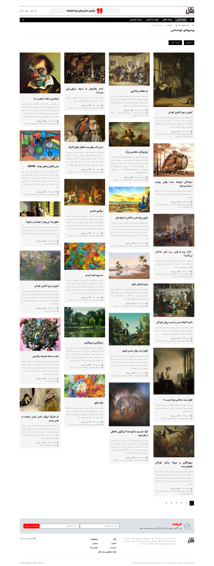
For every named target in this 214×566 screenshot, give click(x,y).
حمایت (113, 543)
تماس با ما (94, 547)
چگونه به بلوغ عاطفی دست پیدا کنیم (182, 277)
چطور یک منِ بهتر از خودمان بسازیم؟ (42, 222)
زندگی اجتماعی (136, 19)
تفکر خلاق (98, 403)
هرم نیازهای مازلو (140, 284)
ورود (31, 11)
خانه (114, 539)
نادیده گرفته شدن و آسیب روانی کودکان (174, 322)
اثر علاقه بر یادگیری (139, 91)
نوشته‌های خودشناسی (138, 113)
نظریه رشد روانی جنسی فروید (135, 351)
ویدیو (54, 445)
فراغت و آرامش (152, 19)
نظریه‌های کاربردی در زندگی (185, 207)
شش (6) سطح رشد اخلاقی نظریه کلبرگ (85, 147)
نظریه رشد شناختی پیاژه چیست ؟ (177, 400)
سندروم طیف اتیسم (94, 275)
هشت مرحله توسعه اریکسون (45, 356)
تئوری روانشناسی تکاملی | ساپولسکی (131, 218)
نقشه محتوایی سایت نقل (107, 552)
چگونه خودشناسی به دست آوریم (166, 274)
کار (191, 19)
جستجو (189, 42)
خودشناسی (181, 19)
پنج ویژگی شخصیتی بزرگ (136, 152)
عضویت (31, 526)
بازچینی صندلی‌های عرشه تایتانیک (81, 10)
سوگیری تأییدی (96, 211)
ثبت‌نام (22, 11)
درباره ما (113, 547)
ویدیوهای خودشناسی (162, 134)
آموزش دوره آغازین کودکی (180, 112)
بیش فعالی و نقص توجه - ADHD (43, 166)
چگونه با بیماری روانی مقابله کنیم (34, 124)
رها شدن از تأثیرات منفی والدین (183, 137)
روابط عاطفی (167, 19)
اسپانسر (95, 543)
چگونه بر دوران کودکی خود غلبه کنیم (179, 134)
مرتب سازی (175, 42)
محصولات (94, 539)
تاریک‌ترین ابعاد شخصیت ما (46, 99)
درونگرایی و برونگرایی (93, 343)
